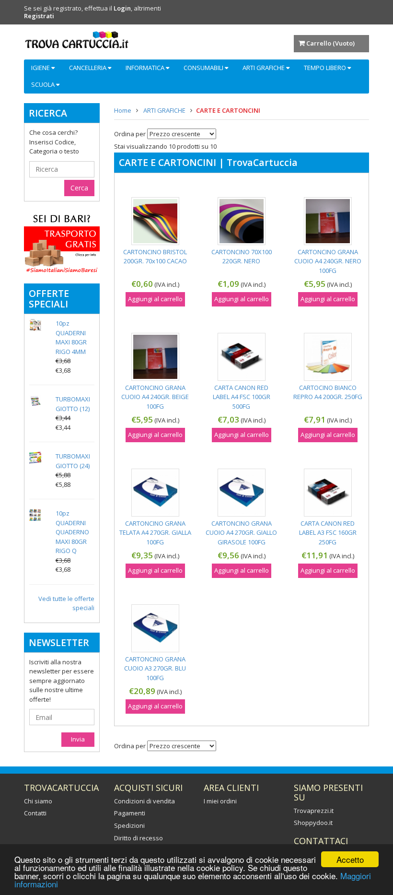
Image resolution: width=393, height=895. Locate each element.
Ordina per (130, 134)
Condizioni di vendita (144, 801)
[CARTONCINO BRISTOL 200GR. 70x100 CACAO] (155, 221)
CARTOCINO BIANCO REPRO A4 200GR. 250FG (327, 392)
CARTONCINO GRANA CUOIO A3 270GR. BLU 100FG (155, 668)
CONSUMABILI (204, 67)
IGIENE (41, 67)
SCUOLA (43, 84)
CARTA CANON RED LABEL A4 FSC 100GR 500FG (241, 397)
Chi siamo (38, 801)
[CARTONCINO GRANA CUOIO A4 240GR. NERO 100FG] (328, 221)
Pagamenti (129, 813)
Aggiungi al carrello (155, 298)
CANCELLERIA (88, 67)
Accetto (350, 859)
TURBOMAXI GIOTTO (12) (73, 404)
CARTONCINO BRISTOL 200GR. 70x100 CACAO (155, 256)
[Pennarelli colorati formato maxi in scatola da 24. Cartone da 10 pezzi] (35, 458)
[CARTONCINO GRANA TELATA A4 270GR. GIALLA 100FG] (155, 493)
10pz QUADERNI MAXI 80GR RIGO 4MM (71, 337)
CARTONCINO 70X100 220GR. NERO (241, 256)
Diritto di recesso (138, 838)
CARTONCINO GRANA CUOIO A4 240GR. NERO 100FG (327, 261)
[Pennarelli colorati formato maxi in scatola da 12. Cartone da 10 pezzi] (35, 401)
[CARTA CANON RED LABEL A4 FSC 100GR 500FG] (242, 357)
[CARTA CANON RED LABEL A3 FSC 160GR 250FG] (328, 493)
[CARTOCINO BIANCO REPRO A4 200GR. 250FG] (328, 357)
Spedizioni (129, 825)
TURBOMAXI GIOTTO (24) (73, 461)
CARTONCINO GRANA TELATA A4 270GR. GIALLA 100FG (155, 532)
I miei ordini (220, 801)
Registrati (39, 16)
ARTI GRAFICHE (264, 67)
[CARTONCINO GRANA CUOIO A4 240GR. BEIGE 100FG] (155, 357)
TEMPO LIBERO (325, 67)
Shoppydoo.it (313, 822)
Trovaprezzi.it (314, 810)
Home (122, 110)
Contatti (35, 813)
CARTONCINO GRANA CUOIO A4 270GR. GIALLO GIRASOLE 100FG (241, 532)
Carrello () (330, 43)
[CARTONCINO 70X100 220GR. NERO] (242, 221)
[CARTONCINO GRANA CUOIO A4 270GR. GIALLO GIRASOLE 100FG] (242, 493)
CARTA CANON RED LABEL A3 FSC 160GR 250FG (328, 532)
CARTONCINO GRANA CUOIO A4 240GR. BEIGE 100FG (155, 397)
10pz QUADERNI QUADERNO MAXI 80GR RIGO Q (72, 532)
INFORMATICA (146, 67)
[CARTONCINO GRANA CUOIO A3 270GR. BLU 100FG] (155, 628)
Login (122, 8)
